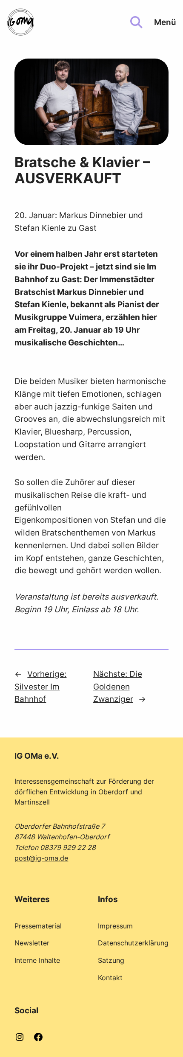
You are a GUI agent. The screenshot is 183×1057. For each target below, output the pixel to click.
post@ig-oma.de (41, 858)
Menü (165, 22)
